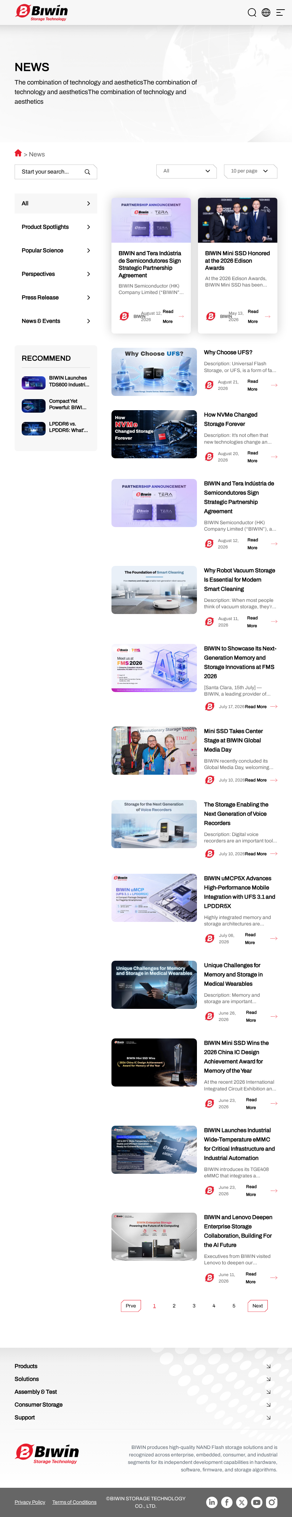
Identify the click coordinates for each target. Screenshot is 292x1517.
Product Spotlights (45, 227)
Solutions (27, 1379)
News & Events (41, 321)
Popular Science (42, 250)
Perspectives (38, 274)
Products (26, 1366)
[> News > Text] (18, 152)
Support (25, 1417)
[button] (280, 12)
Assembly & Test (36, 1392)
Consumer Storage (39, 1405)
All (25, 203)
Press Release (40, 297)
